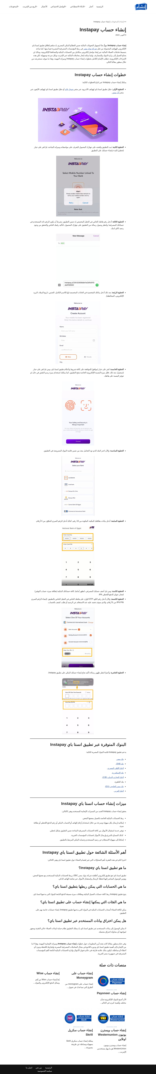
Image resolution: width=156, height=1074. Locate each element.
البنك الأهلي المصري (115, 768)
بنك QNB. (120, 764)
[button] (84, 6)
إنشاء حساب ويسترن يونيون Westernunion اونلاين (112, 1035)
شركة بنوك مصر (90, 49)
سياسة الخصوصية (45, 1071)
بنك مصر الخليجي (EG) (114, 786)
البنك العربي (119, 791)
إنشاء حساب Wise (48, 973)
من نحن (39, 1068)
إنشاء (122, 22)
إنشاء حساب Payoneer (111, 993)
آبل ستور (116, 93)
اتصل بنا (29, 1068)
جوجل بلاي (69, 89)
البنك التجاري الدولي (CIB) (113, 777)
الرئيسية (99, 7)
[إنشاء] (140, 6)
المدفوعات (114, 22)
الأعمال (44, 7)
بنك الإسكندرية (118, 773)
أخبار (91, 7)
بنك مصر (120, 759)
